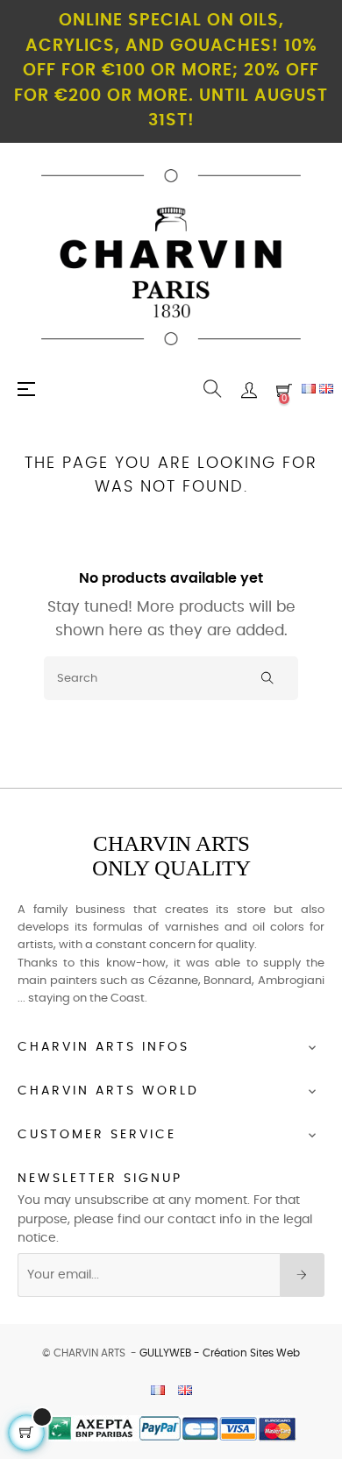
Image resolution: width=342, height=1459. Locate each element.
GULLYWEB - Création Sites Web (219, 1353)
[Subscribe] (302, 1275)
